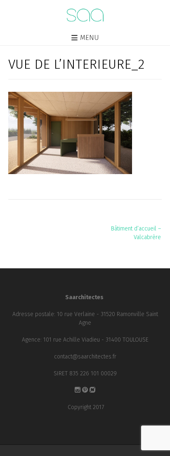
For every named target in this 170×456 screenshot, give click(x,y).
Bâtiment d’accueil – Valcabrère (136, 233)
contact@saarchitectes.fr (85, 356)
